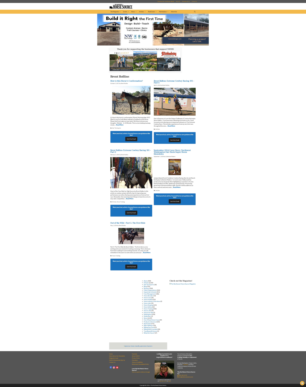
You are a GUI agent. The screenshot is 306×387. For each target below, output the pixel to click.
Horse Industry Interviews (152, 301)
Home (111, 354)
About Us (178, 1)
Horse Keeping (148, 305)
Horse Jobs (147, 303)
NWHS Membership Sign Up (117, 360)
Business (146, 288)
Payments (134, 354)
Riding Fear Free (149, 327)
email (169, 381)
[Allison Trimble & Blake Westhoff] (121, 70)
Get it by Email (131, 139)
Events (125, 11)
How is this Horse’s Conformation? (126, 81)
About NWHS (136, 356)
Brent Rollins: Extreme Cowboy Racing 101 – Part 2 (130, 151)
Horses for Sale (148, 312)
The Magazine (114, 11)
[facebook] (110, 367)
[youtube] (117, 367)
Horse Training (121, 202)
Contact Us (194, 1)
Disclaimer (135, 360)
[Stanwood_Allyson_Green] (145, 70)
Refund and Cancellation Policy (140, 364)
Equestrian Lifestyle (150, 292)
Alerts (146, 281)
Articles (141, 11)
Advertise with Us (186, 1)
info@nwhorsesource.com (186, 377)
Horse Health (148, 299)
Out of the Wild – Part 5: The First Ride (127, 223)
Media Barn (147, 316)
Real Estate (151, 11)
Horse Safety (148, 307)
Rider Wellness (148, 325)
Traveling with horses (150, 331)
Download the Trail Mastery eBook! (166, 1)
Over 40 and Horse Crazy (151, 320)
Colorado (185, 364)
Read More (119, 125)
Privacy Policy (136, 358)
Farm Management (150, 294)
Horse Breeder (148, 296)
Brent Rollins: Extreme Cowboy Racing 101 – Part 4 (174, 82)
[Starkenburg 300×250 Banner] (169, 70)
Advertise (174, 11)
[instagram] (114, 367)
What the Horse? (149, 333)
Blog (145, 286)
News (133, 11)
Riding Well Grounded (150, 329)
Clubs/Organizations (150, 290)
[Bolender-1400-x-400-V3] (153, 45)
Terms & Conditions (137, 362)
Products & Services (150, 322)
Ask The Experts (116, 128)
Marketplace (163, 11)
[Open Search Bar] (195, 12)
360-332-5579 (163, 381)
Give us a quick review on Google (141, 372)
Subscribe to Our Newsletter (117, 356)
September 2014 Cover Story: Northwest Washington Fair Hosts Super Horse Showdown (172, 152)
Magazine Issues (113, 358)
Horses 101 (147, 310)
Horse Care (147, 297)
